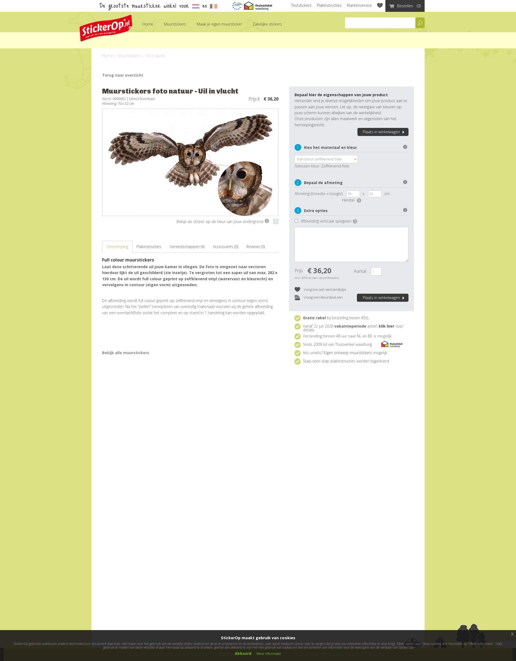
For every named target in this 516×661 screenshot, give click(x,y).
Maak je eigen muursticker (219, 24)
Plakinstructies (329, 5)
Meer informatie (269, 653)
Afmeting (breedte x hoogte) (319, 193)
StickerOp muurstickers (106, 28)
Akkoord (243, 653)
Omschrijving (117, 246)
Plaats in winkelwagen (381, 131)
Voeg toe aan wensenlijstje (324, 289)
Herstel (351, 200)
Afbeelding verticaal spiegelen (328, 221)
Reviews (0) (255, 246)
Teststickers (301, 5)
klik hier (386, 326)
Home (147, 24)
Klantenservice (359, 5)
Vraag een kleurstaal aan (323, 297)
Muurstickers (175, 24)
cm (387, 193)
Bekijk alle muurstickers (125, 352)
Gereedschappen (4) (187, 246)
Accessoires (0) (225, 246)
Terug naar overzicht (122, 75)
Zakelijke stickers (267, 24)
